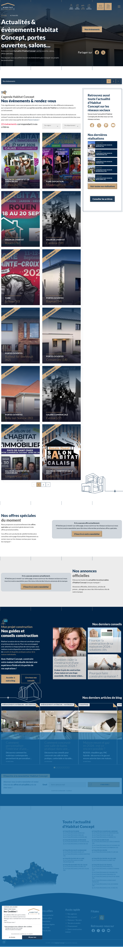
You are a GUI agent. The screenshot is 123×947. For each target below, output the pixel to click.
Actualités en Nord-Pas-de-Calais (75, 865)
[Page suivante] (118, 81)
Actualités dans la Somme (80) (76, 837)
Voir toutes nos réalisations (102, 186)
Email (45, 784)
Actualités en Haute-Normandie (74, 850)
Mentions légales (48, 924)
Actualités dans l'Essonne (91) (105, 874)
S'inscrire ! (105, 784)
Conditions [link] (69, 790)
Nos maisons (72, 917)
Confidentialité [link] (61, 790)
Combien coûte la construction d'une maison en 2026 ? (66, 662)
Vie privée (45, 927)
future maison (33, 120)
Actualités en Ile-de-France (102, 865)
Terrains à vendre (74, 923)
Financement (72, 926)
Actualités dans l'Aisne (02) (74, 833)
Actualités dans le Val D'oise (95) (106, 888)
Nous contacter (47, 915)
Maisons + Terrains (75, 920)
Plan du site (46, 930)
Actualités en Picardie (71, 831)
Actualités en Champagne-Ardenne (105, 831)
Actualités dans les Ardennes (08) (106, 833)
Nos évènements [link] (92, 29)
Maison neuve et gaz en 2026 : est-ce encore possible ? (19, 746)
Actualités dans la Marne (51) (105, 837)
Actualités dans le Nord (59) (75, 866)
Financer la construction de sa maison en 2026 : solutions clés (101, 645)
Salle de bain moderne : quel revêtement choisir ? (60, 746)
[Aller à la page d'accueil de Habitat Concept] (8, 6)
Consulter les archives (102, 199)
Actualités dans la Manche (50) (76, 844)
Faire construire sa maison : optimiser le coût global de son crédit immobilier (101, 746)
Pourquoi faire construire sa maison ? (103, 675)
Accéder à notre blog (10, 679)
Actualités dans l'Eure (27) (74, 852)
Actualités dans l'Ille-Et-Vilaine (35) (107, 845)
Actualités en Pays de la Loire (73, 858)
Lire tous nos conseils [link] (31, 679)
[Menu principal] (119, 7)
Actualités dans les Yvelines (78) (105, 872)
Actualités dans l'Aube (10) (103, 835)
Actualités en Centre (99, 850)
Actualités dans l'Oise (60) (74, 835)
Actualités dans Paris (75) (103, 866)
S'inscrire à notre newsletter (87, 534)
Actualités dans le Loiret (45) (104, 860)
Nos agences (72, 914)
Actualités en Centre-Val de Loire (104, 858)
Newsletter (46, 921)
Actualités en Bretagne (100, 840)
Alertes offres (47, 918)
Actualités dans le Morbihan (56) (106, 847)
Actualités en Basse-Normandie (74, 840)
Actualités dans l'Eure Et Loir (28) (106, 852)
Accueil (4, 15)
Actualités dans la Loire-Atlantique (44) (73, 861)
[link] (71, 7)
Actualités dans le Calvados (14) (77, 841)
